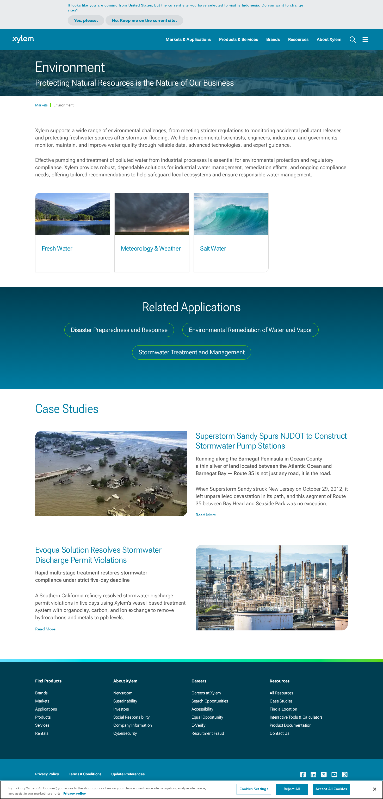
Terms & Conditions (85, 774)
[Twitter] (324, 774)
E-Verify (198, 725)
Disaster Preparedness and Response (119, 330)
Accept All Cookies (331, 789)
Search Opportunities (209, 701)
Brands (273, 39)
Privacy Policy (47, 774)
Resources (298, 39)
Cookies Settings (253, 789)
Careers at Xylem (206, 693)
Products (43, 717)
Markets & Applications (188, 39)
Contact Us (279, 733)
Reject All (292, 789)
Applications (46, 709)
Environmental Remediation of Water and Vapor (250, 330)
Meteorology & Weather (151, 248)
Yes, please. (86, 20)
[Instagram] (345, 774)
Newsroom (122, 693)
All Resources (281, 693)
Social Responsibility (131, 717)
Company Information (132, 725)
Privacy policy (74, 793)
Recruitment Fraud (207, 733)
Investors (121, 709)
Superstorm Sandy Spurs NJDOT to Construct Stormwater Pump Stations (271, 441)
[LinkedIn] (313, 774)
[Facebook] (303, 774)
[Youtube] (334, 774)
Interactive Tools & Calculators (296, 717)
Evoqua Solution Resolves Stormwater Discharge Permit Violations (98, 555)
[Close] (374, 789)
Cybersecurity (125, 733)
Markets (41, 105)
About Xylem (329, 39)
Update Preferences (128, 774)
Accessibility (202, 709)
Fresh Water (57, 248)
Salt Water (213, 248)
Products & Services (238, 39)
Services (42, 725)
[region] (191, 790)
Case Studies (281, 701)
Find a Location (283, 709)
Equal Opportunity (207, 717)
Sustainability (125, 701)
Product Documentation (290, 725)
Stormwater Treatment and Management (192, 352)
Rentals (41, 733)
